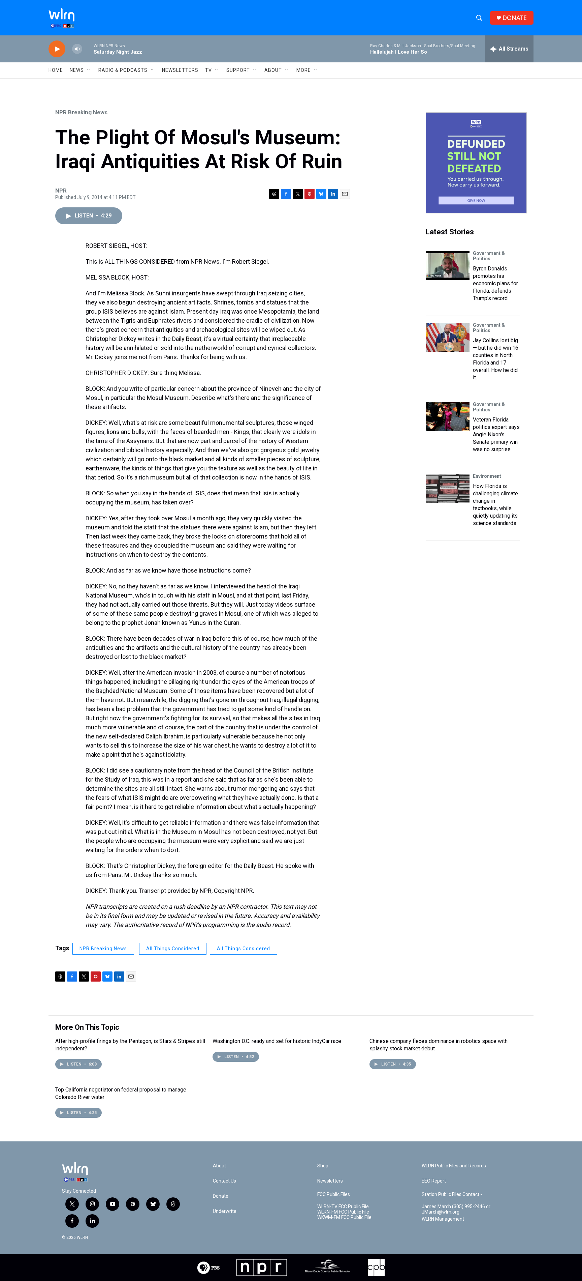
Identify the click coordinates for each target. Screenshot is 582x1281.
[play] (57, 49)
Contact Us (224, 1181)
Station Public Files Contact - (452, 1194)
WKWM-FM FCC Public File (344, 1217)
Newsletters (180, 70)
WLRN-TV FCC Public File (343, 1206)
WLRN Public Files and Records (454, 1165)
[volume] (77, 49)
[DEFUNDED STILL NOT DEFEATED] (476, 163)
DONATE (515, 17)
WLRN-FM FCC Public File (343, 1212)
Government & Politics (489, 256)
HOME (55, 70)
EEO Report (434, 1181)
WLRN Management (443, 1219)
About (273, 70)
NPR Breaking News (81, 112)
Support (238, 70)
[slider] (88, 48)
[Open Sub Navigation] (89, 70)
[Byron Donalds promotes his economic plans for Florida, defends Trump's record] (448, 265)
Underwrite (224, 1211)
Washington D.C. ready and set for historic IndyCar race (277, 1041)
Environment (487, 476)
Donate (220, 1196)
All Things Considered (172, 948)
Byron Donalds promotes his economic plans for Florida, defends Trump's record (495, 283)
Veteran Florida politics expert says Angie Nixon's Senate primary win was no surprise (496, 434)
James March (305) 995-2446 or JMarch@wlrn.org (456, 1209)
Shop (322, 1165)
